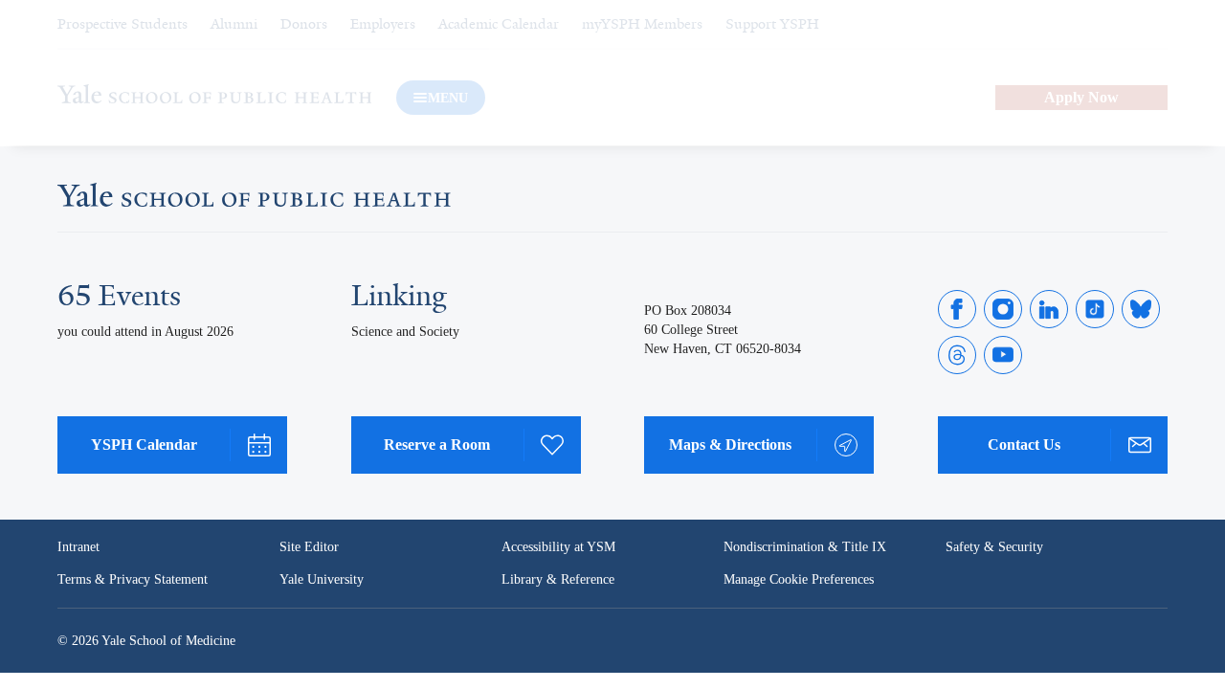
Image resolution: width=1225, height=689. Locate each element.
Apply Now (1081, 97)
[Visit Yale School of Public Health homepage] (254, 200)
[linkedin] (1049, 309)
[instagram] (1003, 309)
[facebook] (957, 309)
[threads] (957, 355)
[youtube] (1003, 355)
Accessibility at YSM (560, 547)
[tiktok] (1095, 309)
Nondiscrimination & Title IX (805, 547)
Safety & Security (996, 547)
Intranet (79, 547)
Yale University (323, 580)
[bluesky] (1141, 309)
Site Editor (309, 547)
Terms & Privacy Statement (135, 580)
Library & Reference (560, 580)
